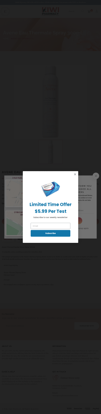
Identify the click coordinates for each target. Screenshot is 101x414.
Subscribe (50, 233)
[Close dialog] (75, 174)
